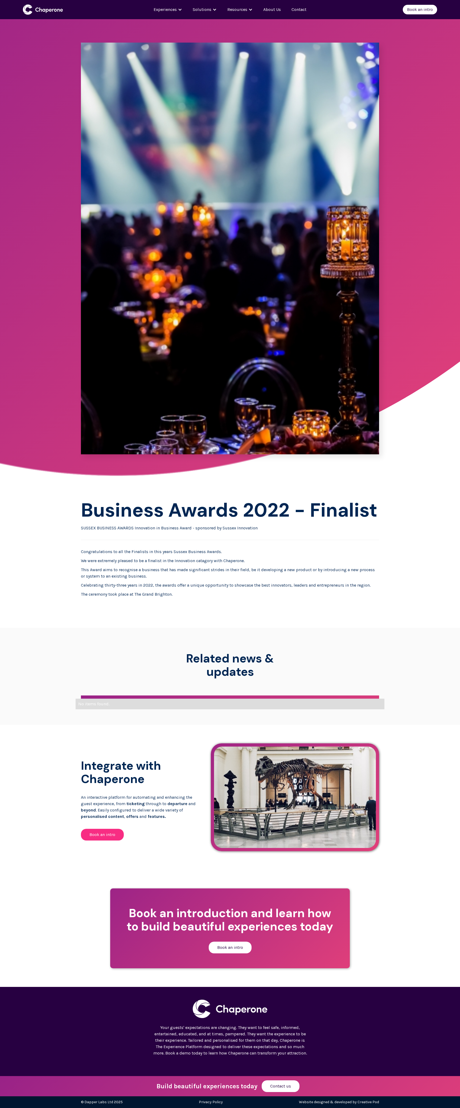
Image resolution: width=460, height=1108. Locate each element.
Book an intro (420, 9)
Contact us (280, 1086)
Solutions (202, 9)
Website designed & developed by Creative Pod (339, 1102)
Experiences (165, 9)
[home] (57, 9)
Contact (298, 9)
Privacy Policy (211, 1102)
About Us (272, 9)
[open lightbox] (295, 797)
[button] (167, 10)
